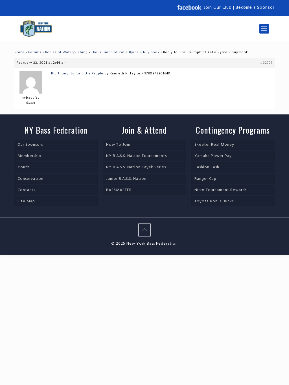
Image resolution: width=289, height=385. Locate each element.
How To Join (118, 144)
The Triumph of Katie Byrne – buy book (125, 52)
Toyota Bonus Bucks (214, 201)
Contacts (26, 190)
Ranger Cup (205, 179)
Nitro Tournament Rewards (220, 190)
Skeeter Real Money (214, 144)
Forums (34, 52)
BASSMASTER (119, 190)
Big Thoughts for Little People (77, 73)
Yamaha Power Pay (213, 156)
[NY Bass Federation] (36, 28)
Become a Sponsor (255, 7)
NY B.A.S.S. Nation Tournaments (136, 156)
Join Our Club (218, 7)
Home (19, 52)
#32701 (266, 62)
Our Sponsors (30, 144)
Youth (23, 167)
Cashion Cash (206, 167)
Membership (29, 156)
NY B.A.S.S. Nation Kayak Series (136, 167)
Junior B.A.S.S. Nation (126, 179)
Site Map (26, 201)
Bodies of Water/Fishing (66, 52)
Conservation (30, 179)
